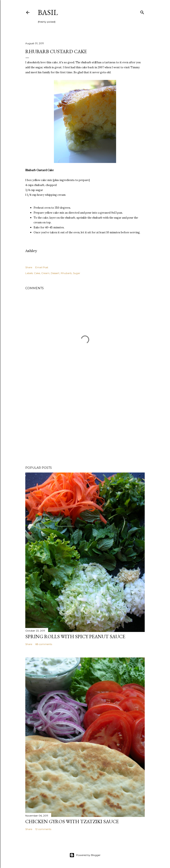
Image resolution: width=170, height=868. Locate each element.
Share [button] (28, 267)
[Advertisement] (85, 426)
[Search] (142, 11)
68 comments (43, 644)
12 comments (43, 829)
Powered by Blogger (88, 855)
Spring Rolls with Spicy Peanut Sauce (75, 636)
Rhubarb (66, 273)
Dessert (55, 273)
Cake (37, 273)
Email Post (41, 267)
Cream (45, 273)
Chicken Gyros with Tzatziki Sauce (72, 821)
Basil (48, 12)
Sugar (76, 273)
